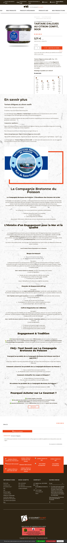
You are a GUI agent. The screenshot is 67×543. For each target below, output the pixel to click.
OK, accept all (41, 541)
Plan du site (5, 483)
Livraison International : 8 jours (34, 2)
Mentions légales (7, 492)
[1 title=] (34, 34)
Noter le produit (17, 431)
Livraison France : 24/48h (23, 2)
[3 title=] (38, 34)
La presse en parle (7, 493)
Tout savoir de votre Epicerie (9, 500)
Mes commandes (22, 483)
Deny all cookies (51, 541)
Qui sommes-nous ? (7, 486)
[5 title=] (41, 34)
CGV (4, 490)
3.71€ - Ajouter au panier (51, 48)
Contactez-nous (6, 485)
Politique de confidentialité (9, 495)
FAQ (4, 488)
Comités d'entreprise (22, 488)
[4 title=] (39, 34)
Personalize (60, 541)
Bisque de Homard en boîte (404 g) (34, 257)
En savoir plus (37, 73)
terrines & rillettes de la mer (21, 131)
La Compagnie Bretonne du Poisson (43, 21)
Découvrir (33, 406)
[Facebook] (49, 502)
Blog (4, 502)
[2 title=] (36, 34)
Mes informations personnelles (25, 486)
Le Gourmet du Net (33, 387)
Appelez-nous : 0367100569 (41, 483)
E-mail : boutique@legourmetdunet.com (41, 487)
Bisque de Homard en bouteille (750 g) (34, 258)
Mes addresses (21, 485)
